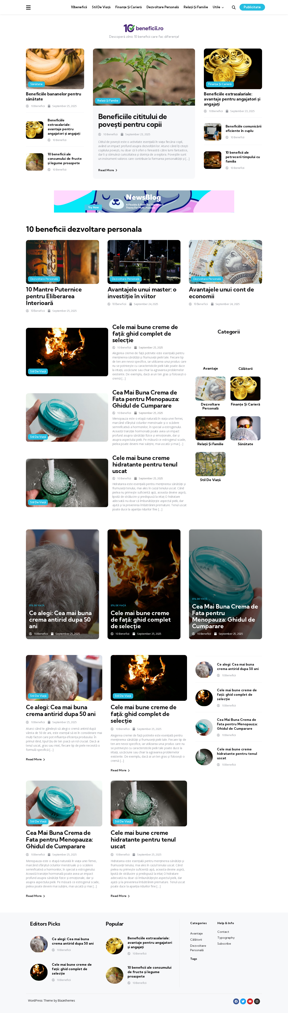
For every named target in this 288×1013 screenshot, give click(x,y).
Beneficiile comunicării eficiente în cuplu (243, 128)
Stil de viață (101, 7)
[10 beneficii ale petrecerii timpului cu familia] (212, 160)
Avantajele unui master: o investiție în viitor (142, 293)
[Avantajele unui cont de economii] (225, 262)
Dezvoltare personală (163, 7)
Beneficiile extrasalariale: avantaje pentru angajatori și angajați (64, 127)
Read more (106, 170)
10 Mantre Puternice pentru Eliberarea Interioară (54, 296)
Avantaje (210, 368)
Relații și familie (196, 7)
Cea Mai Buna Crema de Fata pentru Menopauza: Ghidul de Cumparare (145, 399)
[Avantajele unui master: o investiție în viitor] (144, 262)
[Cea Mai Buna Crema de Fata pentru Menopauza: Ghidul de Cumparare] (67, 417)
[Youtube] (250, 1001)
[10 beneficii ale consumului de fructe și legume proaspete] (34, 162)
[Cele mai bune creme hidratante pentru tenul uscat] (67, 483)
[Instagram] (257, 1001)
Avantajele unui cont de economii (221, 293)
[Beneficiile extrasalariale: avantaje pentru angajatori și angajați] (34, 130)
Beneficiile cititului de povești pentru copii (132, 120)
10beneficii (79, 7)
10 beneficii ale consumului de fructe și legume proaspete (65, 158)
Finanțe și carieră (128, 7)
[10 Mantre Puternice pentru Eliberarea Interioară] (62, 262)
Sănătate (36, 84)
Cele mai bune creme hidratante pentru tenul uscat (145, 464)
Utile (216, 7)
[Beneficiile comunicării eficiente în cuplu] (212, 132)
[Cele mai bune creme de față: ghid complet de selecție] (67, 352)
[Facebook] (236, 1001)
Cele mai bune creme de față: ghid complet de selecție (145, 333)
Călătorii (245, 369)
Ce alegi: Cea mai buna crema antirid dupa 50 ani (60, 619)
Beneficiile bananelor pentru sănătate (53, 96)
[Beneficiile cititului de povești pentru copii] (144, 77)
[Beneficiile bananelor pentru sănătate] (55, 69)
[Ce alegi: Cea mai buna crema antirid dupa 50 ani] (62, 584)
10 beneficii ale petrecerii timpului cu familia (243, 156)
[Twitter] (243, 1001)
